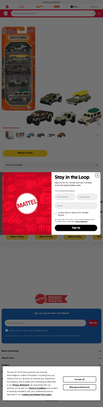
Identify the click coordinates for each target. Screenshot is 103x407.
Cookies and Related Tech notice (36, 394)
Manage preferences (79, 387)
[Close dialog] (97, 175)
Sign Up (76, 228)
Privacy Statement (21, 385)
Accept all (79, 379)
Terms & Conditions (37, 388)
